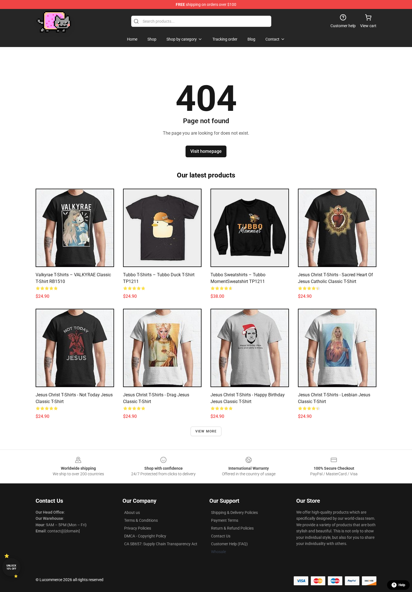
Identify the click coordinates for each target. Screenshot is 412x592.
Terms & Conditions (141, 520)
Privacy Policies (137, 528)
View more (206, 431)
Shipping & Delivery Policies (234, 512)
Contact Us (220, 536)
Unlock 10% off (11, 567)
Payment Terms (224, 520)
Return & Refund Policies (232, 528)
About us (132, 512)
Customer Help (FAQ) (229, 544)
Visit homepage (206, 151)
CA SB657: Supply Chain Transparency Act (160, 544)
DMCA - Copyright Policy (145, 536)
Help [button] (402, 585)
